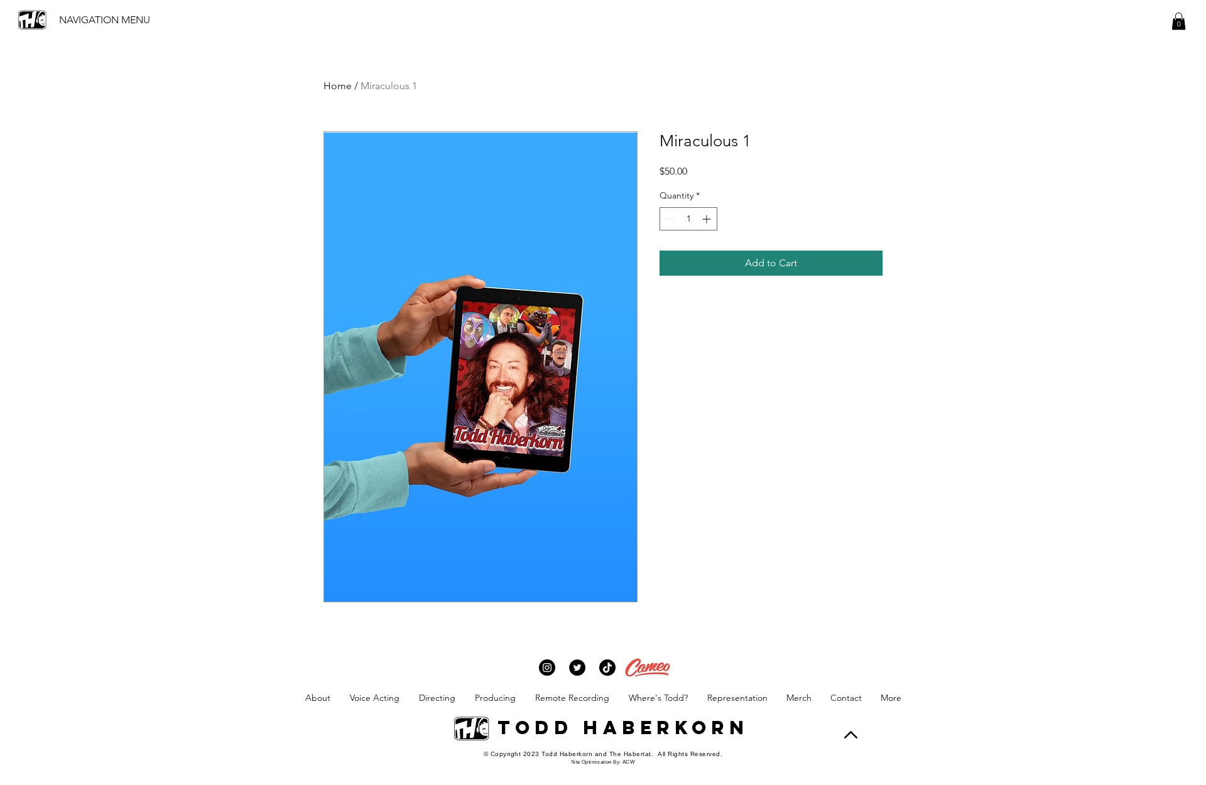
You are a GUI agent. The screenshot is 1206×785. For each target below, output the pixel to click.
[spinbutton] (688, 219)
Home (337, 86)
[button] (1178, 21)
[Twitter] (577, 667)
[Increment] (707, 219)
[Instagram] (547, 667)
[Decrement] (669, 219)
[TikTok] (607, 667)
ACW (628, 762)
